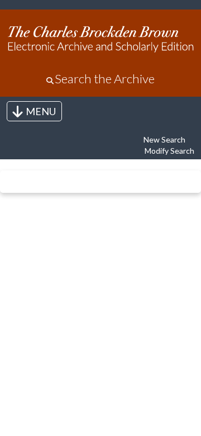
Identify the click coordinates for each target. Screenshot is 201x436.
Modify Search (169, 150)
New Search (164, 139)
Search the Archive (105, 78)
